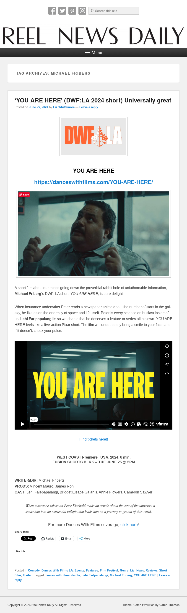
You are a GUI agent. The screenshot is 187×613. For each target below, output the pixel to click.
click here (129, 524)
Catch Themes (169, 605)
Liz (132, 570)
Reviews (151, 570)
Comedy (34, 570)
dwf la (75, 575)
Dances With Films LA (57, 570)
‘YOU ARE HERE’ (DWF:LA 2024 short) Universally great (93, 100)
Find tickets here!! (93, 439)
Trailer (27, 575)
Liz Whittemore (64, 107)
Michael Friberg (121, 575)
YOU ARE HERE (145, 575)
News (140, 570)
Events (79, 570)
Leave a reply (88, 107)
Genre (124, 570)
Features (92, 570)
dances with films (57, 575)
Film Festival (109, 570)
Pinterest (72, 11)
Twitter (62, 11)
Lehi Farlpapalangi (95, 575)
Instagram (82, 11)
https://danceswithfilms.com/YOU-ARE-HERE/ (93, 182)
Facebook (52, 11)
